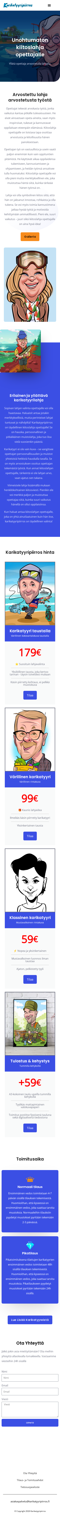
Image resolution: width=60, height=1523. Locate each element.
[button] (49, 5)
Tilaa (30, 695)
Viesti (5, 1399)
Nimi (4, 1371)
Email (5, 1385)
